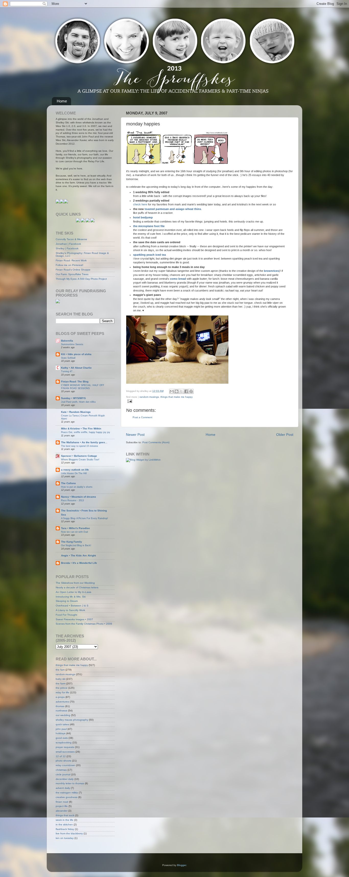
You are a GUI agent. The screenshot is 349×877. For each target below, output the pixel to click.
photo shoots (63, 760)
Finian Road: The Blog (74, 381)
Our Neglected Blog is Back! (76, 545)
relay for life (62, 692)
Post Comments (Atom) (155, 442)
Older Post (284, 434)
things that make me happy (176, 396)
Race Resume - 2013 (72, 500)
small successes (65, 751)
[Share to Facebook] (186, 391)
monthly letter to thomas (70, 783)
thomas (60, 706)
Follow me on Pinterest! (69, 265)
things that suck (65, 815)
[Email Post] (129, 401)
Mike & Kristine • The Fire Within (81, 428)
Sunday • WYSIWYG (73, 398)
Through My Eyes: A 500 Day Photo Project (81, 278)
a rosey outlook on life (75, 469)
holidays (60, 733)
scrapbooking (64, 742)
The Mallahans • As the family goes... (84, 442)
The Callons (68, 483)
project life (62, 806)
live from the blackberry (69, 833)
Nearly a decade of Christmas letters (77, 587)
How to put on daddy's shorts (76, 486)
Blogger (181, 865)
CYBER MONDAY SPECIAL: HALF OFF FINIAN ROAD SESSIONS (82, 387)
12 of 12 (61, 756)
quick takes (62, 724)
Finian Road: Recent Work (71, 260)
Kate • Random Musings (76, 412)
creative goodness (66, 797)
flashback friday (65, 829)
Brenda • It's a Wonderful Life (79, 563)
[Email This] (171, 391)
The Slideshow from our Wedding (75, 582)
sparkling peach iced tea (149, 254)
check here (140, 204)
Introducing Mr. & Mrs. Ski (71, 596)
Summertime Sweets (72, 344)
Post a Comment (142, 417)
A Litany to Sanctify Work (70, 610)
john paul (61, 729)
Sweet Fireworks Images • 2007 (74, 619)
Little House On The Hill (74, 473)
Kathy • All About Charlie (76, 367)
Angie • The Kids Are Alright (78, 555)
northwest (61, 710)
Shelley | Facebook (67, 248)
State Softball (68, 357)
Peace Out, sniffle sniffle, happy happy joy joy (85, 432)
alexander (61, 810)
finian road (62, 801)
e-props (60, 697)
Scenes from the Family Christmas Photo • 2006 (84, 623)
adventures (62, 701)
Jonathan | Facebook (68, 243)
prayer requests (65, 747)
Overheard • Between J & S (72, 605)
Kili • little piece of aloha (76, 354)
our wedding (63, 715)
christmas (61, 769)
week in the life (64, 819)
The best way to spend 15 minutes (79, 446)
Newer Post (135, 434)
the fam (60, 669)
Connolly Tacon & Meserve (71, 239)
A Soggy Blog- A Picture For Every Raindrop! (84, 518)
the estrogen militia (67, 792)
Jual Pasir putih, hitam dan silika (78, 401)
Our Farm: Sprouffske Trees (72, 274)
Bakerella (67, 340)
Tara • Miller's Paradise (75, 528)
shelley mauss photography (72, 719)
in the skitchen (64, 824)
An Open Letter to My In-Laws (73, 592)
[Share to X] (181, 391)
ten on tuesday (65, 838)
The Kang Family (71, 541)
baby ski (60, 678)
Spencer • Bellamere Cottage (79, 455)
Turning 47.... (68, 371)
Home (62, 101)
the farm (60, 683)
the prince (61, 687)
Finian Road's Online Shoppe (73, 269)
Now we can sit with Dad (74, 531)
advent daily (63, 788)
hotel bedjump (143, 217)
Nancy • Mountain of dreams (78, 496)
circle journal (63, 774)
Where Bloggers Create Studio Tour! (80, 459)
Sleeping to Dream (67, 601)
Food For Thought (66, 614)
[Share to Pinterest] (191, 391)
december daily (65, 779)
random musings (149, 396)
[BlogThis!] (176, 391)
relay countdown (65, 765)
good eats (62, 737)
